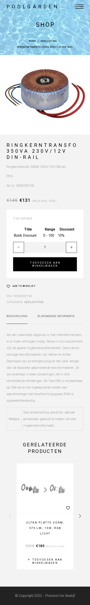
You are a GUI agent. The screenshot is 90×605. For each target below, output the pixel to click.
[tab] (17, 319)
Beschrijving (17, 316)
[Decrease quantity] (18, 247)
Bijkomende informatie (56, 316)
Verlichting (49, 41)
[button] (45, 561)
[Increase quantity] (71, 247)
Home (32, 41)
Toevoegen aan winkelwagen (45, 264)
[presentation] (10, 516)
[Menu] (79, 6)
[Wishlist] (67, 508)
